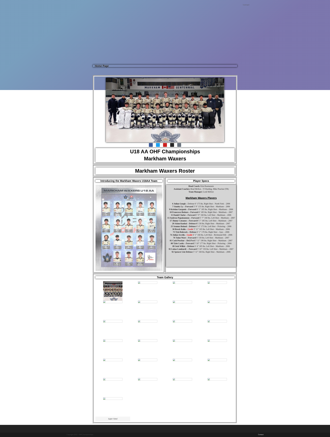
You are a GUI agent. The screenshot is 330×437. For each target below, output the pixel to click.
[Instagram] (172, 145)
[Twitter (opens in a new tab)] (259, 5)
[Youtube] (165, 145)
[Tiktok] (179, 145)
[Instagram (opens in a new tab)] (263, 5)
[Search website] (254, 5)
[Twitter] (158, 145)
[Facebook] (151, 145)
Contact (261, 434)
